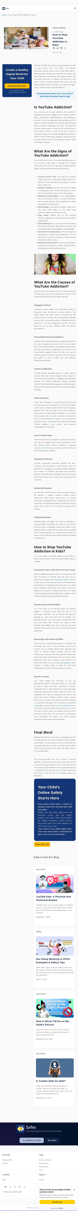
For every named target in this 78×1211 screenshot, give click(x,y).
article (50, 421)
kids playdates (65, 663)
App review (40, 869)
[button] (53, 48)
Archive (4, 15)
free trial (62, 770)
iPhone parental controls (66, 706)
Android (39, 770)
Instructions (41, 994)
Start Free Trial (42, 844)
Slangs (38, 932)
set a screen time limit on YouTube (63, 580)
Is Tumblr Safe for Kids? (51, 1081)
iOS (47, 770)
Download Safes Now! (17, 86)
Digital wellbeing (59, 28)
